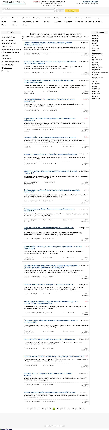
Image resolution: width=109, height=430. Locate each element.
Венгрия (36, 18)
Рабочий (95, 62)
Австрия (5, 18)
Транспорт (5, 71)
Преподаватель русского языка (97, 54)
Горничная (95, 96)
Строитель (95, 48)
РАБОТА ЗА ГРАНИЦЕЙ (14, 2)
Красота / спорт (7, 46)
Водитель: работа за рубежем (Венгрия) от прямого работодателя (49, 339)
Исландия (68, 18)
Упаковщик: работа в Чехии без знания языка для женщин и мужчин (50, 137)
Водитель (95, 36)
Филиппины (79, 21)
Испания (78, 18)
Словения (68, 21)
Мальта (14, 21)
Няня (94, 57)
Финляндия (89, 21)
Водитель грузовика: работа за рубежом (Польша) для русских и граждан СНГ (54, 356)
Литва (4, 21)
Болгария (26, 18)
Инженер (95, 41)
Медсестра (96, 84)
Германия (47, 18)
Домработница (97, 67)
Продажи (5, 55)
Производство (7, 58)
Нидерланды (27, 21)
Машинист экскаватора (100, 72)
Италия (88, 18)
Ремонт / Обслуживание (10, 62)
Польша (46, 21)
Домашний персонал (9, 43)
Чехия (4, 25)
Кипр (97, 18)
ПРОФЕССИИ (99, 32)
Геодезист (95, 74)
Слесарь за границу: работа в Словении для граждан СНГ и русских (50, 392)
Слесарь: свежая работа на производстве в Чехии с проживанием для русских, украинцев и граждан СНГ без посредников (51, 266)
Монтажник (96, 89)
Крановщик (96, 98)
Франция (99, 21)
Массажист (96, 94)
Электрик (95, 45)
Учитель (95, 81)
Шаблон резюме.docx (90, 2)
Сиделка (95, 50)
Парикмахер (96, 69)
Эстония (26, 25)
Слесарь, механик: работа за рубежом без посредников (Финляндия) (50, 154)
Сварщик (95, 38)
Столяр (94, 86)
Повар (94, 43)
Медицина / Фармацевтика (11, 49)
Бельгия (15, 18)
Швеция (15, 25)
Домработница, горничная (97, 78)
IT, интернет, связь (8, 37)
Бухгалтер (95, 91)
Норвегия (36, 21)
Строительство (7, 68)
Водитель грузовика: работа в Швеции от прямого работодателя (48, 284)
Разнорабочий (97, 60)
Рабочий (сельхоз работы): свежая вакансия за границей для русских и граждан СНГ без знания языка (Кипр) (51, 302)
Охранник (95, 65)
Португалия (58, 21)
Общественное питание (10, 52)
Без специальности (8, 40)
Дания (56, 18)
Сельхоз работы (7, 65)
